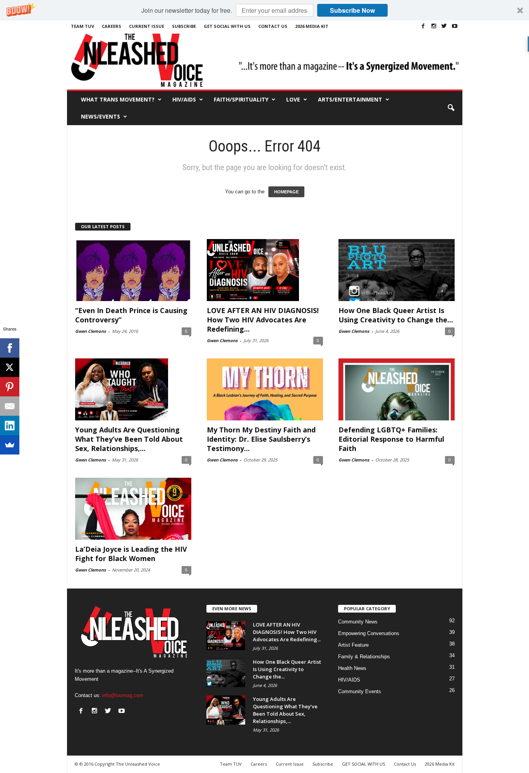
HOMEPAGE (286, 191)
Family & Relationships (364, 656)
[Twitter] (444, 26)
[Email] (9, 406)
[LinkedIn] (9, 425)
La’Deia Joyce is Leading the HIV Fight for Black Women (131, 553)
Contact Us (272, 26)
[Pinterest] (9, 386)
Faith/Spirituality (241, 99)
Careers (111, 26)
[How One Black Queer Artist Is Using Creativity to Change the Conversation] (396, 270)
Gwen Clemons (90, 331)
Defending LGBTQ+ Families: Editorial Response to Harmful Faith (391, 439)
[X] (9, 367)
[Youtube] (454, 26)
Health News (352, 668)
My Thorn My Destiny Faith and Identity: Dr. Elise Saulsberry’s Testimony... (261, 439)
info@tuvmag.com (122, 695)
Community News (358, 622)
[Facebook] (423, 26)
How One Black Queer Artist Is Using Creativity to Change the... (395, 315)
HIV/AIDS (184, 99)
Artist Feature (353, 645)
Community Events (359, 691)
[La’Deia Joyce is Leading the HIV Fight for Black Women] (133, 509)
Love (293, 99)
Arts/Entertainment (350, 99)
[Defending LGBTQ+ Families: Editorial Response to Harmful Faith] (396, 389)
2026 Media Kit (311, 26)
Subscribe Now (352, 10)
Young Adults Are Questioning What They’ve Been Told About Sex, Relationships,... (129, 439)
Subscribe (184, 26)
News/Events (100, 116)
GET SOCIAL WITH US (227, 26)
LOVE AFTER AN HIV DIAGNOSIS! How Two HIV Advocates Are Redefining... (263, 320)
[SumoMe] (9, 445)
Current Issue (146, 26)
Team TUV (82, 26)
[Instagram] (433, 26)
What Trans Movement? (118, 99)
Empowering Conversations (368, 633)
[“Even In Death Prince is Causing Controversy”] (133, 270)
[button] (264, 10)
